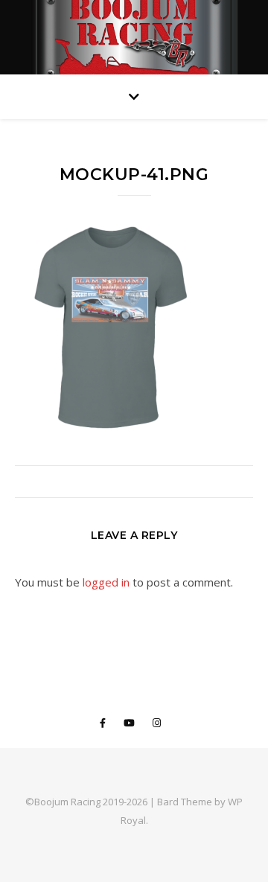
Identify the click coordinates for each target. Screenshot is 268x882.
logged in (106, 582)
